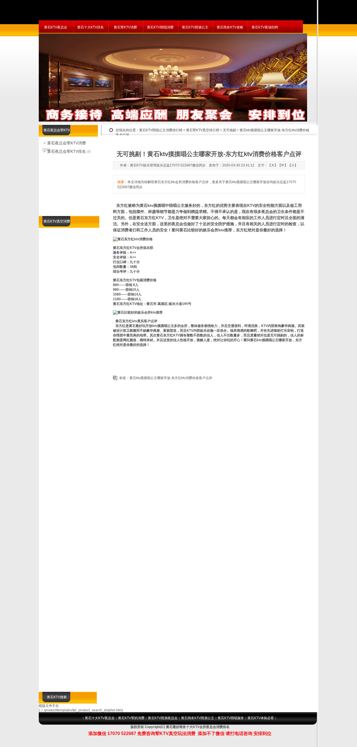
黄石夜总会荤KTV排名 (66, 151)
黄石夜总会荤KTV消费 (66, 143)
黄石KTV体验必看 (260, 718)
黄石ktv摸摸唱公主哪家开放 (149, 378)
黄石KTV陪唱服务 (231, 718)
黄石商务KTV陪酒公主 (197, 718)
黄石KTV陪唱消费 (160, 27)
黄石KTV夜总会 (55, 27)
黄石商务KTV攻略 (230, 27)
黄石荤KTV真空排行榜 (202, 130)
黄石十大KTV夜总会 (100, 718)
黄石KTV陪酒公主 (195, 27)
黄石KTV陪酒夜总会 (163, 718)
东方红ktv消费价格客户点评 (191, 378)
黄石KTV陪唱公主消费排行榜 (160, 130)
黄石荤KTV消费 (125, 27)
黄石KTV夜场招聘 (265, 27)
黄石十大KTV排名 (90, 27)
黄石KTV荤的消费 (131, 718)
